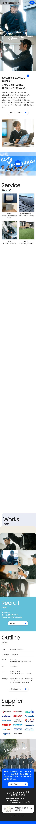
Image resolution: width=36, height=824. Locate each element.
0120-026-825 (15, 674)
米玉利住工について (16, 112)
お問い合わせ (14, 784)
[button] (32, 2)
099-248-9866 (15, 672)
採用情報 (12, 623)
